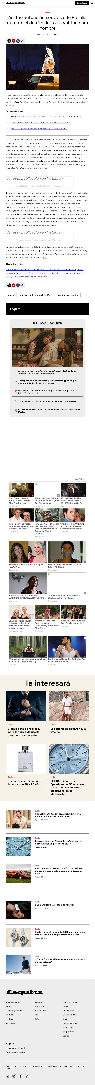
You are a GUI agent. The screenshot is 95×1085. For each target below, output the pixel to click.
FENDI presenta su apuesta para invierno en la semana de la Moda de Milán (46, 116)
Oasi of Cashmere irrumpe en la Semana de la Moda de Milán (39, 122)
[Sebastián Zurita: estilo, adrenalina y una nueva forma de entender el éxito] (18, 819)
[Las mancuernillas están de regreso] (18, 910)
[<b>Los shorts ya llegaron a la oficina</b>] (69, 706)
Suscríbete (82, 3)
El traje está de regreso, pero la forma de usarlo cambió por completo (24, 732)
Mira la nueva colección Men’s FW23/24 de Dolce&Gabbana (39, 128)
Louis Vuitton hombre (67, 295)
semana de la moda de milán (35, 295)
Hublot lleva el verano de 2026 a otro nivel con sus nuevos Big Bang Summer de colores (60, 933)
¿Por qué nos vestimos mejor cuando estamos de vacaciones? (60, 960)
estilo (11, 295)
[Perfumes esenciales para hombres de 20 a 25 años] (26, 759)
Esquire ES (42, 276)
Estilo (47, 13)
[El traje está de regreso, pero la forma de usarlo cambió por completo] (26, 706)
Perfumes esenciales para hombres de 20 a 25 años (25, 782)
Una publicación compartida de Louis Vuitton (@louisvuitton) (39, 240)
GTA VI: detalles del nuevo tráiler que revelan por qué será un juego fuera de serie (48, 391)
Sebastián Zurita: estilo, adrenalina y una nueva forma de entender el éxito (58, 815)
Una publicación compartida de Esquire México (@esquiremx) (40, 186)
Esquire (55, 34)
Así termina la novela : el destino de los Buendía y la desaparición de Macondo (47, 372)
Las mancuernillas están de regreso (54, 904)
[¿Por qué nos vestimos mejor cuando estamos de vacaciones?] (18, 964)
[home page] (15, 3)
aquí (45, 257)
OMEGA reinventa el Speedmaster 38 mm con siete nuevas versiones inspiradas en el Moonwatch (67, 787)
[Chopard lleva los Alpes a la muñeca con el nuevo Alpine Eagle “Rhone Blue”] (18, 846)
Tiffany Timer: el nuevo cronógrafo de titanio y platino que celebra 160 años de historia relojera (47, 381)
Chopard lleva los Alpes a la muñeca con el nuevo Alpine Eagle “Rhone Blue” (58, 842)
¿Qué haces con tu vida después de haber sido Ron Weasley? (48, 401)
